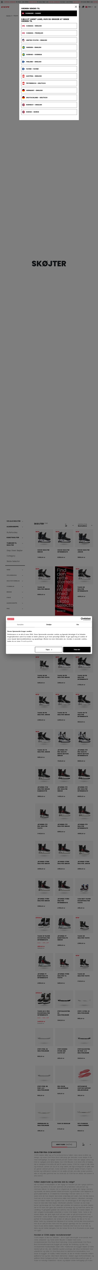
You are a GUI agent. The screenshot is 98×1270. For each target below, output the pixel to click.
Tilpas (48, 649)
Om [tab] (77, 624)
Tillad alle (77, 649)
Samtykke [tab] (20, 624)
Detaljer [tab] (49, 624)
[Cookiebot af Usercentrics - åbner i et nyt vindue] (82, 619)
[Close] (75, 7)
